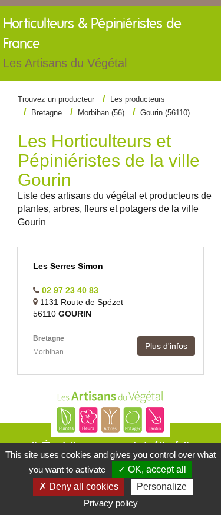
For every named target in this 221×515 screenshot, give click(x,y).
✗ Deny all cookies (78, 486)
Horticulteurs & (92, 43)
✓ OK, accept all (152, 469)
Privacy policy (111, 503)
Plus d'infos (166, 346)
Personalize (162, 486)
